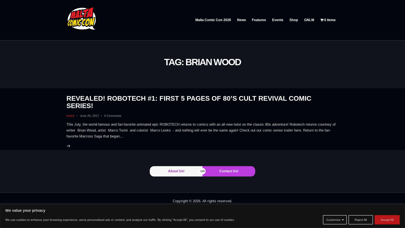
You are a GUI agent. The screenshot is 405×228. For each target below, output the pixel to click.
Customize (333, 219)
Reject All (361, 219)
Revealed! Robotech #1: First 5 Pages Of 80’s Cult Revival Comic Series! (188, 102)
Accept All (387, 219)
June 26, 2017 (89, 115)
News (70, 115)
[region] (202, 216)
